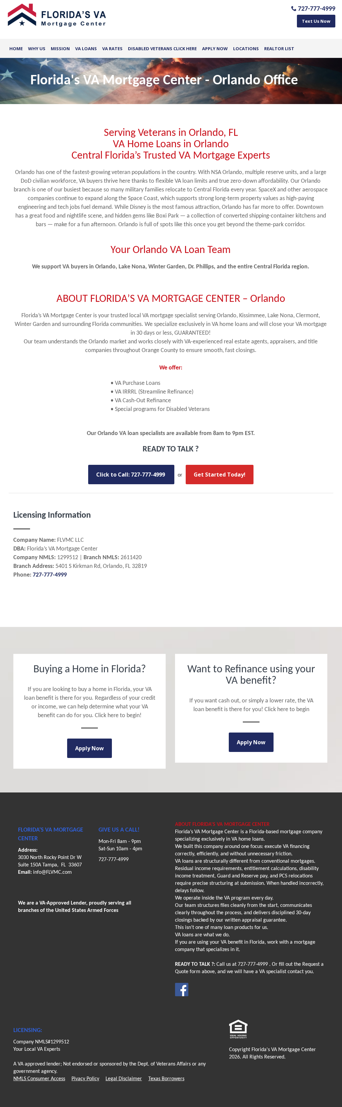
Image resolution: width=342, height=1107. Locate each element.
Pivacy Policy (85, 1079)
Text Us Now (316, 21)
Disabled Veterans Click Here (162, 49)
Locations (246, 49)
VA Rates (112, 49)
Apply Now (215, 49)
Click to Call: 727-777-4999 (131, 474)
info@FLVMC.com (52, 872)
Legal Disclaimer (124, 1079)
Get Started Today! (219, 474)
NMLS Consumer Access (39, 1079)
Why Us (36, 49)
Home (16, 49)
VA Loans (86, 49)
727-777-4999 (114, 859)
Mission (60, 49)
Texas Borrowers (166, 1079)
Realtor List (279, 49)
